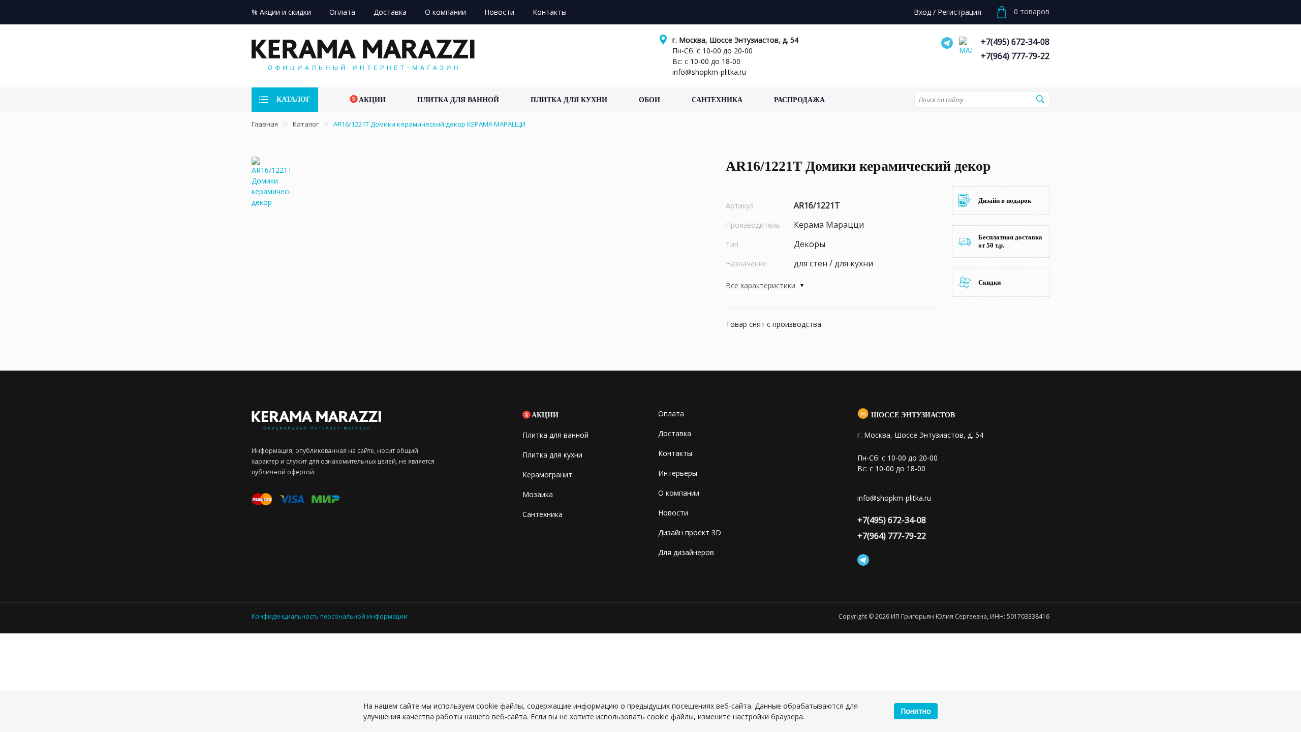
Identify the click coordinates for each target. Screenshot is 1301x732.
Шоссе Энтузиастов (913, 415)
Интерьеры (677, 473)
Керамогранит (547, 474)
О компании (678, 493)
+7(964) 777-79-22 (1015, 56)
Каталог (306, 124)
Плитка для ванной (555, 435)
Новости (673, 512)
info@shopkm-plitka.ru (709, 72)
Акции (545, 415)
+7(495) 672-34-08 (1015, 41)
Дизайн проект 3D (689, 532)
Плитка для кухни (552, 455)
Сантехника (542, 514)
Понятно (916, 711)
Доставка (674, 433)
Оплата (671, 413)
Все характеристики (760, 285)
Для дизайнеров (686, 552)
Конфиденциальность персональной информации (330, 616)
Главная (265, 124)
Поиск (1040, 99)
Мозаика (537, 494)
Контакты (675, 453)
